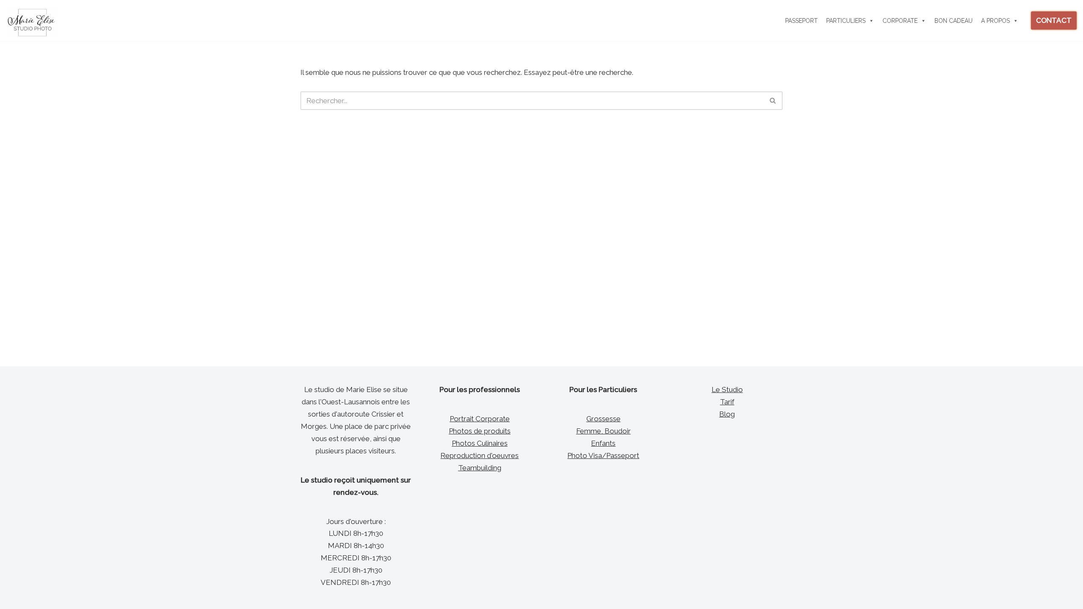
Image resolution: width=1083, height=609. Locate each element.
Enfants (603, 443)
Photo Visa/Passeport (603, 455)
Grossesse (603, 418)
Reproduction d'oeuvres (479, 455)
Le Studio (727, 389)
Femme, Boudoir (603, 431)
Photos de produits (480, 431)
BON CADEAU (954, 20)
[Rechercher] (773, 100)
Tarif (727, 402)
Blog (727, 414)
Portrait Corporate (480, 418)
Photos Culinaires (480, 443)
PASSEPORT (801, 20)
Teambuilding (479, 468)
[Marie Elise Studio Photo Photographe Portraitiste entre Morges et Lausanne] (31, 23)
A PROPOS (995, 20)
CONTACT (1054, 20)
